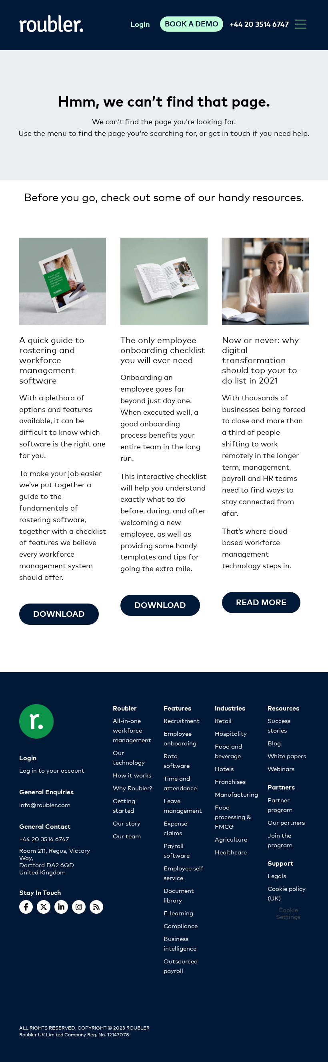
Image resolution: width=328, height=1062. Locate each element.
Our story (126, 823)
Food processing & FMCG (233, 816)
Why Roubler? (132, 787)
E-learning (178, 913)
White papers (287, 755)
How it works (132, 775)
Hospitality (231, 733)
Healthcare (231, 852)
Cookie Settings (288, 913)
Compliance (181, 925)
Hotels (224, 768)
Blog (274, 743)
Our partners (286, 822)
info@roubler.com (44, 804)
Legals (277, 875)
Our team (127, 836)
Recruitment (182, 720)
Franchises (230, 781)
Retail (223, 720)
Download (59, 613)
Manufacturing (236, 794)
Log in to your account (51, 770)
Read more (261, 601)
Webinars (281, 768)
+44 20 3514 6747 (259, 24)
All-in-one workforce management (132, 730)
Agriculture (231, 839)
